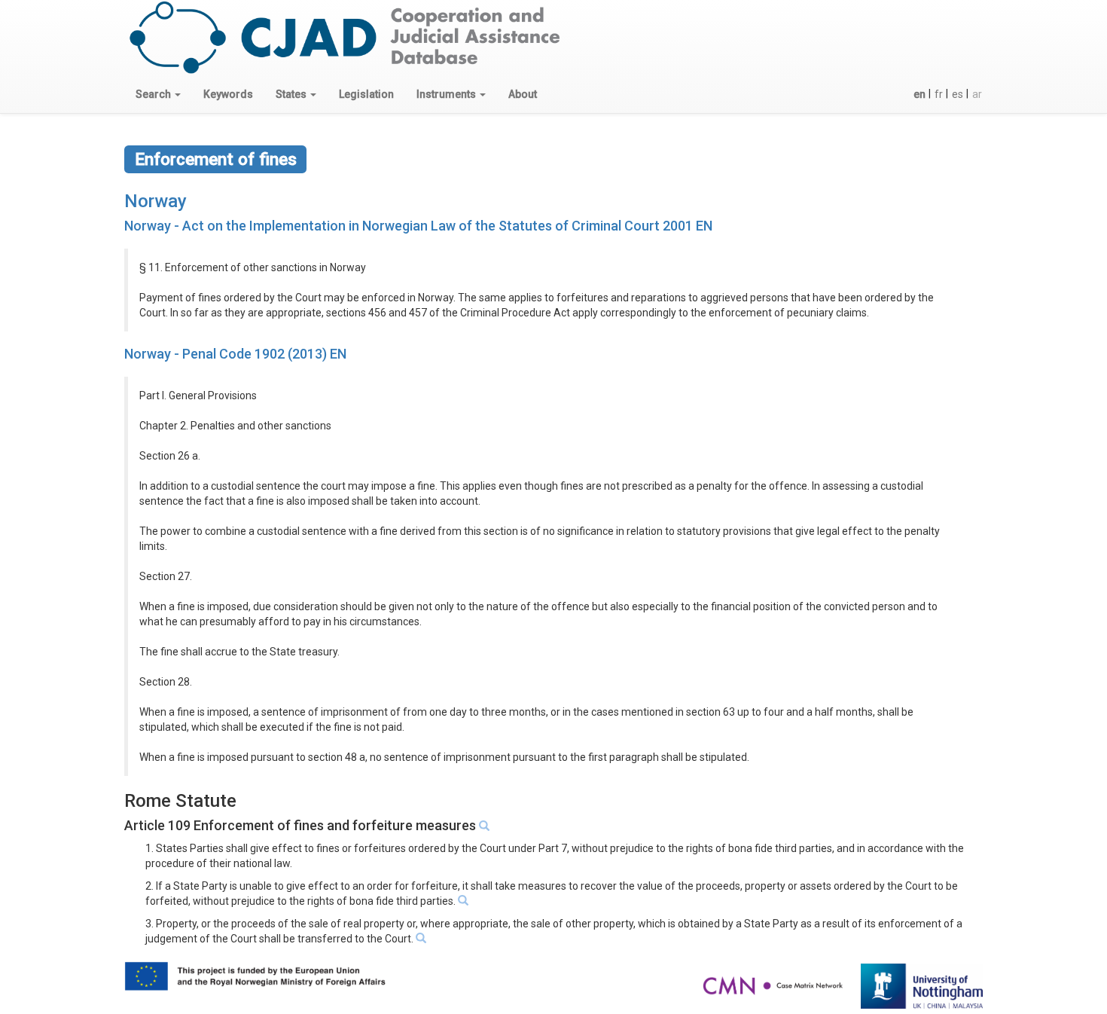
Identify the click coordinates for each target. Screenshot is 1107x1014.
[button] (158, 94)
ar (977, 94)
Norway (155, 201)
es (957, 94)
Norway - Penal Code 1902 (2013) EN (235, 354)
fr (939, 94)
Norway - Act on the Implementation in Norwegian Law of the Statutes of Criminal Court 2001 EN (418, 226)
